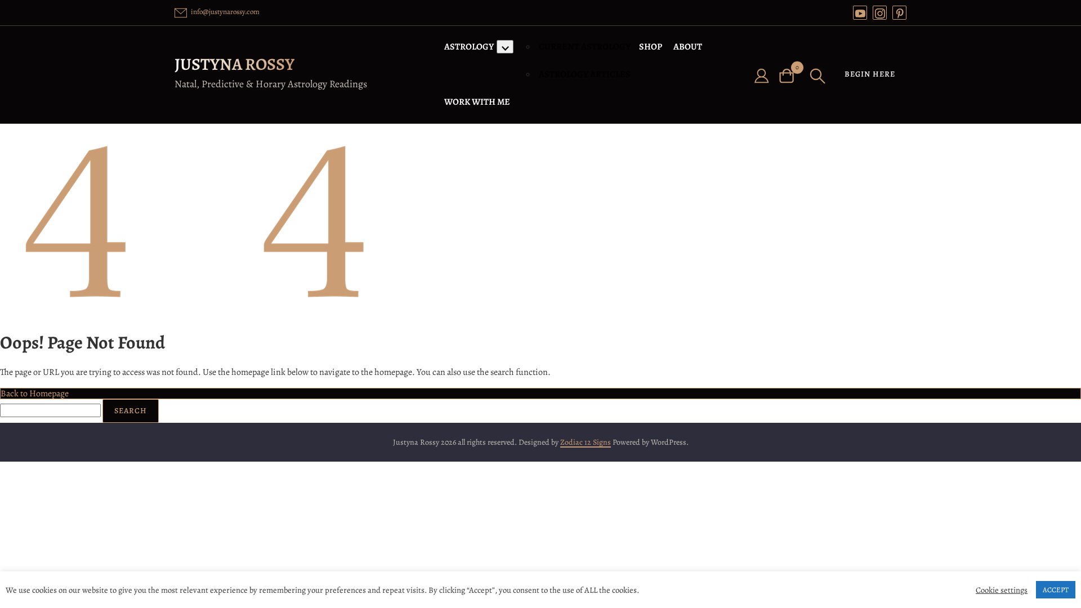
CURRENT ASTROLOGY (585, 47)
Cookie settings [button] (1002, 590)
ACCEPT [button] (1056, 589)
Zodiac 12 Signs (585, 442)
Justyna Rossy (234, 64)
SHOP (650, 47)
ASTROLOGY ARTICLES (585, 74)
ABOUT (687, 47)
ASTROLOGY (469, 47)
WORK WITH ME (477, 102)
